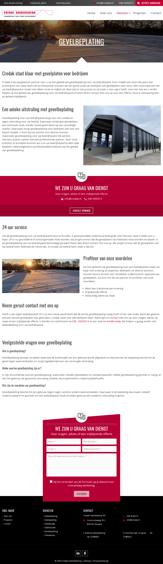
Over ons (8, 516)
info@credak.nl (104, 3)
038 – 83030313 (80, 321)
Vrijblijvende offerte (38, 3)
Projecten (8, 520)
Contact (7, 523)
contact (114, 317)
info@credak (114, 321)
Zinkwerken (49, 535)
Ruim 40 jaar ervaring (13, 3)
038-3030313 (126, 3)
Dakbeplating (50, 520)
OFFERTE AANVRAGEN (151, 3)
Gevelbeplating (51, 531)
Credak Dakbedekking (72, 561)
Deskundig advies (63, 3)
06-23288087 (93, 536)
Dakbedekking (50, 516)
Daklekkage (49, 523)
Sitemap (87, 561)
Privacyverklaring (100, 561)
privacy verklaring (84, 485)
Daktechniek (50, 527)
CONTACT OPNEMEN (81, 210)
